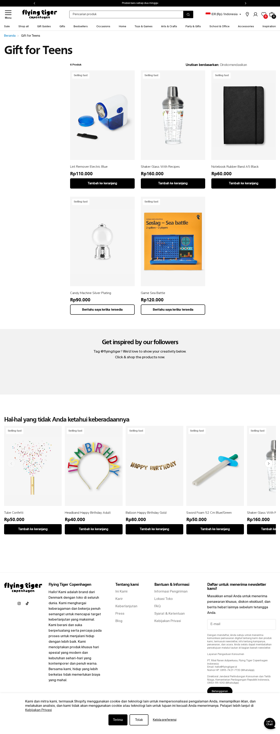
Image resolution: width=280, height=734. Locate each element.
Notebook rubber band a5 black (235, 166)
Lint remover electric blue (89, 166)
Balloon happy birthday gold (146, 512)
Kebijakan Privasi (38, 710)
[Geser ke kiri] (11, 463)
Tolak (139, 720)
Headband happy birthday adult (88, 512)
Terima (118, 720)
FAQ (157, 606)
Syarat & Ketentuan (169, 613)
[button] (8, 14)
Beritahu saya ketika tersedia (102, 309)
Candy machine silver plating (90, 293)
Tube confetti (13, 512)
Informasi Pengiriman (171, 591)
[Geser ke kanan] (269, 463)
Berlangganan (220, 691)
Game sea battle (153, 293)
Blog (118, 621)
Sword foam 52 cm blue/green (209, 512)
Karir (119, 599)
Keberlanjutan (126, 606)
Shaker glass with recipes (160, 166)
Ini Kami (121, 591)
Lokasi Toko (163, 599)
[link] (247, 14)
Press (119, 613)
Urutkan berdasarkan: (202, 65)
